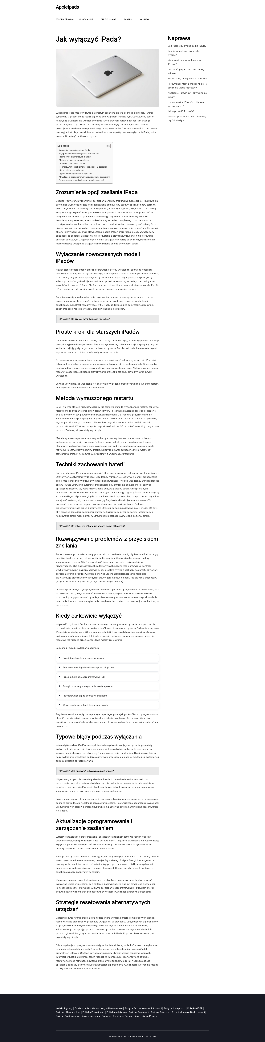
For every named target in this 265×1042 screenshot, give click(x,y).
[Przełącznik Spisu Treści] (107, 146)
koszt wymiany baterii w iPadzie (83, 449)
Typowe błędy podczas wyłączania (75, 173)
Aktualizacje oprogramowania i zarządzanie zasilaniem (84, 177)
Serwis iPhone (108, 19)
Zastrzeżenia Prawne (146, 1016)
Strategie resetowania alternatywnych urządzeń (81, 180)
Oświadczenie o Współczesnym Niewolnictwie (99, 1008)
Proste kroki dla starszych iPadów (75, 157)
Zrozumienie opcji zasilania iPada (74, 150)
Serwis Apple (86, 19)
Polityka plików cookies (68, 1012)
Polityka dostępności (174, 1008)
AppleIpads (67, 7)
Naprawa (144, 19)
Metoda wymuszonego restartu (74, 160)
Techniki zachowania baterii (72, 163)
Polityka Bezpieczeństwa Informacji (143, 1008)
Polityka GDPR (195, 1008)
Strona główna (65, 19)
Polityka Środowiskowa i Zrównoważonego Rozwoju (83, 1016)
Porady (128, 19)
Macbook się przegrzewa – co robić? (187, 78)
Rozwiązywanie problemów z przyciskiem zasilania (83, 167)
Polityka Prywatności (93, 1012)
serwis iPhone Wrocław (143, 1036)
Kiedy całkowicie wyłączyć (71, 170)
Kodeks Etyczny (64, 1008)
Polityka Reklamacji (139, 1012)
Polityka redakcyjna (116, 1012)
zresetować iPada (132, 364)
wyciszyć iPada (79, 285)
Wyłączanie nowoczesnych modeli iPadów (79, 153)
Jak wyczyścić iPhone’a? (181, 111)
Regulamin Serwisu (123, 1016)
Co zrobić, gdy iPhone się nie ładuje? (187, 45)
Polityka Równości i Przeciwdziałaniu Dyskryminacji (178, 1012)
